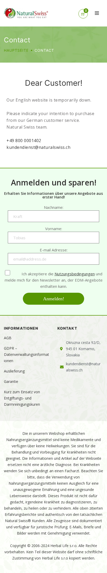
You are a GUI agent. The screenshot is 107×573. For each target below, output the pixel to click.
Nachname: (53, 207)
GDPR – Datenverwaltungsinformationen (26, 354)
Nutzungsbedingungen (75, 273)
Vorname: (53, 228)
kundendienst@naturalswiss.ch (38, 147)
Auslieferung (14, 371)
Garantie (11, 381)
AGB (7, 337)
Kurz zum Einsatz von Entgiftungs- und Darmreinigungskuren (22, 398)
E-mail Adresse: (54, 249)
